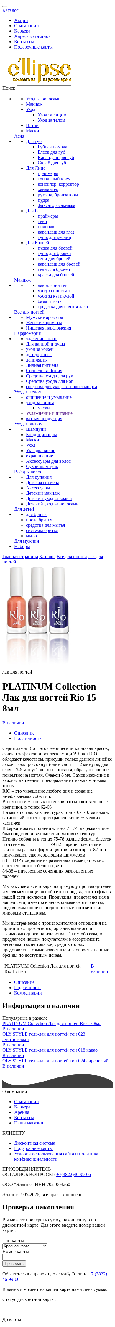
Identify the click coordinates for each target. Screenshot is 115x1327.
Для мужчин (26, 541)
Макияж (34, 104)
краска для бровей (56, 274)
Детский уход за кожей (49, 498)
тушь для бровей (54, 253)
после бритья (39, 519)
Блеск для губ (51, 152)
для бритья (36, 514)
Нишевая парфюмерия (48, 327)
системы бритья (42, 530)
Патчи (32, 125)
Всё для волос (28, 471)
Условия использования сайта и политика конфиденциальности (56, 1156)
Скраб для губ (52, 162)
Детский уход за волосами (52, 503)
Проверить (14, 1263)
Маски (32, 130)
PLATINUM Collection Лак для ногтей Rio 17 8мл (51, 1023)
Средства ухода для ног (49, 381)
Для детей (24, 509)
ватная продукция (44, 418)
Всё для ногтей (72, 556)
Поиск (8, 88)
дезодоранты (39, 354)
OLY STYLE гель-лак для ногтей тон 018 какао (50, 1050)
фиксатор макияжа (56, 205)
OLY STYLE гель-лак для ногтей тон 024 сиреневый (55, 1060)
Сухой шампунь (42, 466)
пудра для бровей (55, 247)
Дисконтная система (34, 1143)
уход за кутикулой (56, 295)
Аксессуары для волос (48, 461)
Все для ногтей (29, 311)
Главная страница (20, 556)
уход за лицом (40, 402)
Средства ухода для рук (49, 375)
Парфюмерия (27, 333)
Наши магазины (30, 1122)
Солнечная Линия (44, 370)
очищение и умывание (49, 397)
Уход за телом (51, 120)
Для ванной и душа (45, 343)
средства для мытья (45, 525)
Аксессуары (38, 487)
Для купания (39, 477)
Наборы (22, 546)
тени (42, 221)
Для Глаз (34, 210)
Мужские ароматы (44, 317)
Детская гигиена (42, 482)
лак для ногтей (53, 285)
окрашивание (39, 455)
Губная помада (52, 146)
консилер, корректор (58, 184)
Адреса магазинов (32, 36)
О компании (26, 25)
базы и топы (50, 301)
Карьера (22, 30)
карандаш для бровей (59, 263)
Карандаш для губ (56, 157)
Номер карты (15, 1251)
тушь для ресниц (54, 237)
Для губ (34, 141)
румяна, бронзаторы (58, 194)
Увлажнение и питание (49, 413)
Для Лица (35, 168)
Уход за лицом (52, 114)
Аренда (21, 1112)
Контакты (24, 41)
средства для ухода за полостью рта (61, 386)
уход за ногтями (54, 290)
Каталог (10, 10)
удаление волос (41, 338)
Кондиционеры (41, 434)
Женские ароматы (44, 322)
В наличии (13, 722)
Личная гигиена (42, 365)
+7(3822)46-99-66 (73, 1174)
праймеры (48, 173)
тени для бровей (54, 258)
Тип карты (13, 1240)
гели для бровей (54, 269)
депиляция (36, 359)
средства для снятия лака (63, 306)
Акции (21, 20)
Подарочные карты (33, 46)
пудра (43, 200)
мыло (31, 535)
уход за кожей (40, 349)
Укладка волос (40, 450)
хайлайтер (48, 189)
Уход (30, 109)
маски (44, 407)
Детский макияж (43, 493)
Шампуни (36, 429)
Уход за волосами (43, 98)
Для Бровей (37, 242)
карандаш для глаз (56, 231)
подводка (47, 226)
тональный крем (54, 178)
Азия (19, 136)
